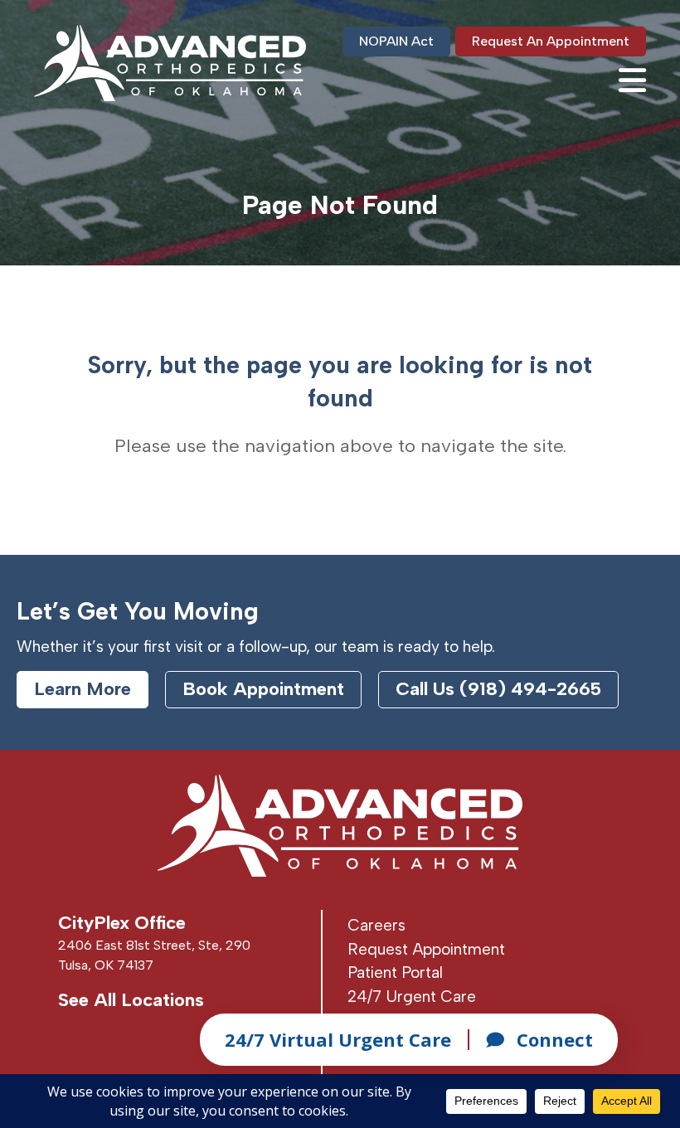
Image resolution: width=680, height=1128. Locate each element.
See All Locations (131, 1000)
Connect (555, 1039)
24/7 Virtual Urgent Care (338, 1039)
